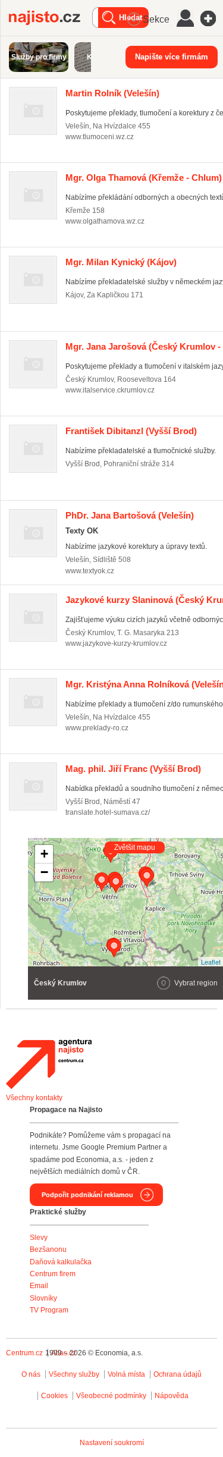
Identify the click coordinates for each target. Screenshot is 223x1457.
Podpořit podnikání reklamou (87, 1194)
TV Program (49, 1310)
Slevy (39, 1237)
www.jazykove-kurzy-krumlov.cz (116, 643)
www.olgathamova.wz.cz (105, 221)
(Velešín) (112, 93)
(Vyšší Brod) (131, 431)
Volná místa (126, 1374)
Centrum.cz (24, 1353)
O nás (30, 1374)
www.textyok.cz (89, 571)
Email (39, 1286)
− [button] (44, 872)
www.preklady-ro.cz (96, 728)
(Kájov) (121, 262)
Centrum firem (53, 1274)
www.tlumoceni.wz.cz (99, 137)
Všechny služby (75, 1374)
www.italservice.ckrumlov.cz (110, 390)
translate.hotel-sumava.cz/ (107, 812)
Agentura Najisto (49, 1064)
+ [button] (44, 853)
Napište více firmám (171, 56)
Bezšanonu (48, 1249)
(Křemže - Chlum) (143, 177)
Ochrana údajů (177, 1374)
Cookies (54, 1396)
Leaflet (211, 961)
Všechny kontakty (34, 1098)
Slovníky (43, 1298)
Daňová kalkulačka (61, 1262)
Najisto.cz (50, 18)
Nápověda (172, 1396)
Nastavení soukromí (112, 1443)
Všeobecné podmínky (111, 1396)
